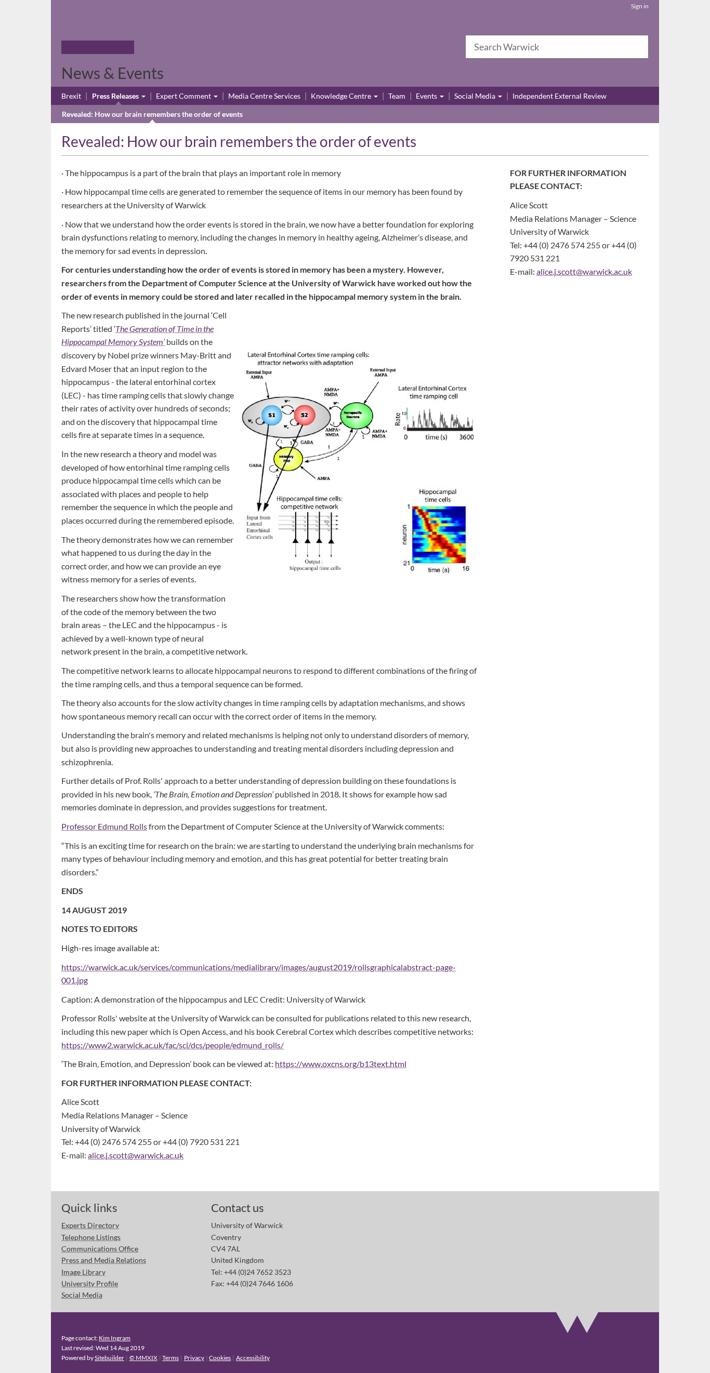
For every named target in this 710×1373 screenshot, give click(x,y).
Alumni (229, 47)
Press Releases (116, 95)
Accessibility (253, 1358)
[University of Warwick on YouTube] (606, 1216)
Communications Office (99, 1248)
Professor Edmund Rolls (104, 826)
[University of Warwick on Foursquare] (635, 1216)
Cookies (220, 1358)
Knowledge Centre (342, 95)
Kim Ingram (114, 1338)
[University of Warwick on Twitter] (577, 1216)
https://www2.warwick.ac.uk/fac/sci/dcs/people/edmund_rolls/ (172, 1045)
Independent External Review (559, 95)
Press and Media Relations (103, 1260)
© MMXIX (143, 1358)
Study (147, 47)
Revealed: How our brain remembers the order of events (152, 114)
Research (173, 47)
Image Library (83, 1272)
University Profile (89, 1283)
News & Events (112, 72)
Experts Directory (90, 1225)
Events (427, 95)
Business (202, 47)
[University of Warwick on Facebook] (548, 1216)
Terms (170, 1358)
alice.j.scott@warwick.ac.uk (135, 1155)
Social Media (475, 95)
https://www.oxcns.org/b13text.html (340, 1064)
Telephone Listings (91, 1237)
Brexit (71, 95)
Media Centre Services (264, 95)
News (251, 47)
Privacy (194, 1358)
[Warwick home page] (97, 33)
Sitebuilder (109, 1358)
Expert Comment (184, 95)
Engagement (281, 47)
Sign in (640, 6)
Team (396, 95)
